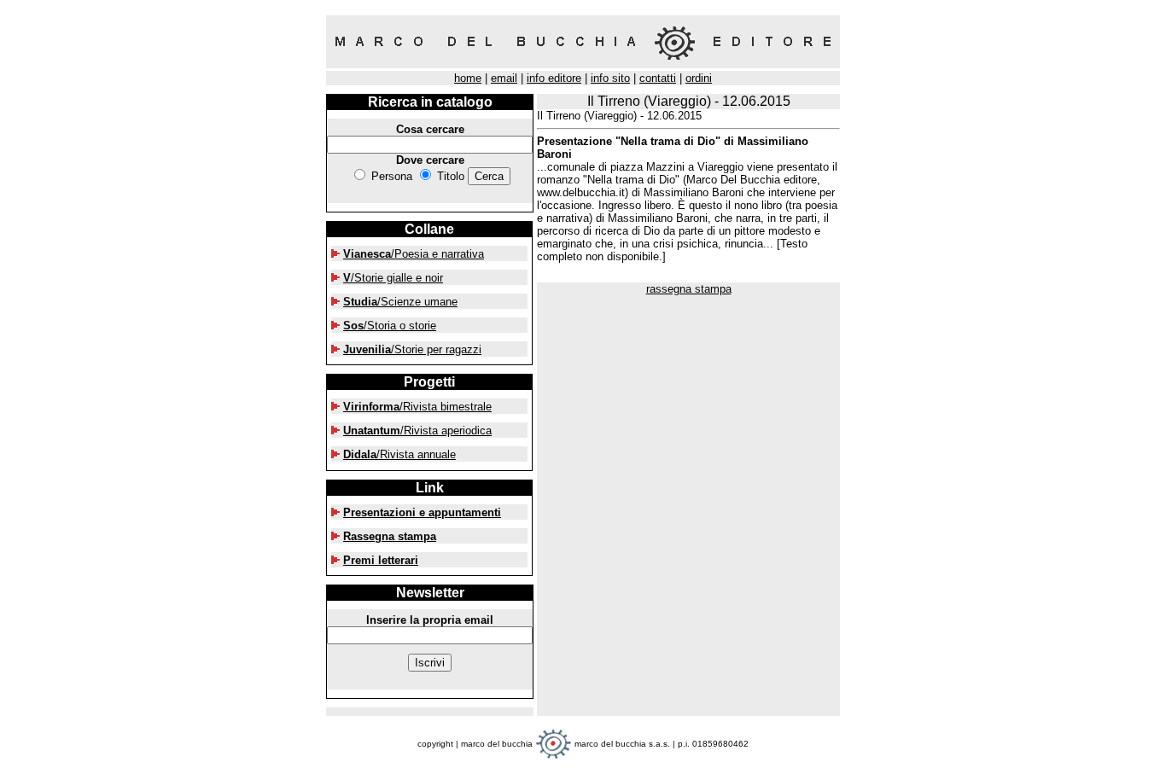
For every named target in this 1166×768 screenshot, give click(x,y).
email (504, 78)
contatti (657, 78)
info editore (554, 78)
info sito (610, 78)
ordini (698, 78)
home (467, 78)
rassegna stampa (689, 288)
